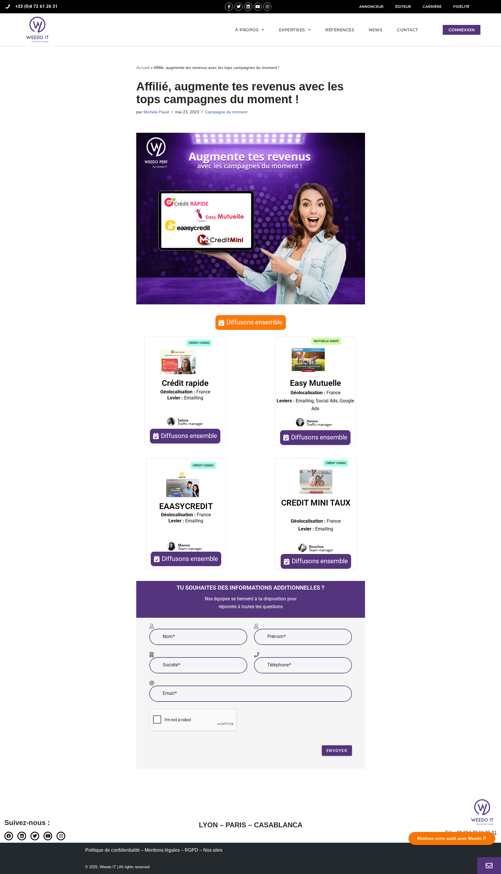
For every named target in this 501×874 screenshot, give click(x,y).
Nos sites (212, 850)
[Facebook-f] (229, 7)
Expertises (292, 29)
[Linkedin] (248, 7)
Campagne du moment (226, 112)
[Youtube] (258, 7)
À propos (247, 29)
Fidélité (461, 6)
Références (339, 29)
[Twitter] (239, 7)
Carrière (432, 6)
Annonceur (371, 6)
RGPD (191, 850)
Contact (407, 29)
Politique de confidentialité (112, 850)
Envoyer (336, 750)
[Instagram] (267, 7)
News (375, 29)
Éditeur (403, 6)
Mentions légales (162, 850)
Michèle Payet (156, 112)
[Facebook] (8, 836)
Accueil (142, 67)
